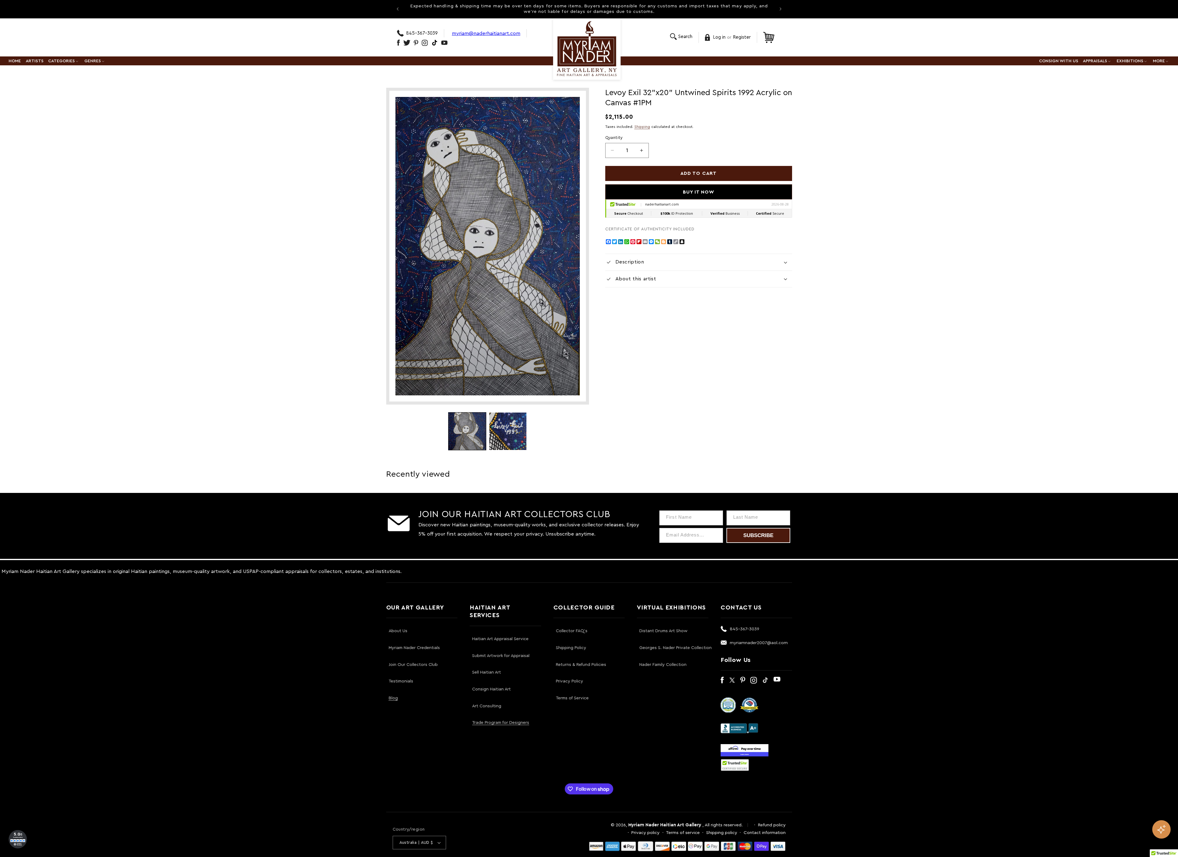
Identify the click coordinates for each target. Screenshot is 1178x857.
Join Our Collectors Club (413, 665)
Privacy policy (645, 832)
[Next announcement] (780, 9)
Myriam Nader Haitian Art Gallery (664, 825)
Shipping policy (721, 832)
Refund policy (772, 825)
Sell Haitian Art (486, 672)
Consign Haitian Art (491, 689)
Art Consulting (486, 706)
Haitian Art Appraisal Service (500, 639)
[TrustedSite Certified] (735, 765)
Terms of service (683, 832)
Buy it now (698, 192)
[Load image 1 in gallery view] (467, 431)
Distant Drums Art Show (663, 631)
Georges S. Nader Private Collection (675, 648)
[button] (681, 37)
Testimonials (401, 681)
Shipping (642, 127)
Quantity (614, 138)
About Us (398, 631)
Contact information (765, 832)
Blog (393, 698)
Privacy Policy (569, 681)
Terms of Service (572, 698)
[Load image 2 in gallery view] (508, 431)
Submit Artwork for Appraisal (500, 656)
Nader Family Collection (663, 665)
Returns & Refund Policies (581, 665)
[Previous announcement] (397, 9)
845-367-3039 (422, 33)
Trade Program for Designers (500, 723)
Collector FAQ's (571, 631)
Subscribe (758, 535)
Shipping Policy (571, 648)
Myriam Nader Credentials (414, 648)
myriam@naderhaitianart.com (486, 33)
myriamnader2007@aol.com (759, 642)
